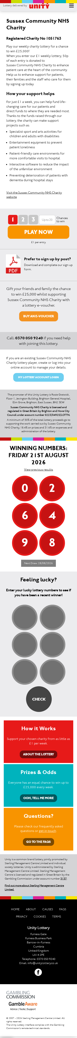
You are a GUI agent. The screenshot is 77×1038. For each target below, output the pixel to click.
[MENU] (71, 5)
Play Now (38, 232)
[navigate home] (39, 5)
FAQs (62, 909)
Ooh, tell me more (38, 798)
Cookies (40, 916)
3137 (63, 878)
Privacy (21, 916)
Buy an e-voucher (38, 316)
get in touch (47, 831)
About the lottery (38, 754)
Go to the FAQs (38, 842)
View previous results (38, 469)
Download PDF (13, 263)
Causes (47, 909)
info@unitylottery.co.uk (43, 963)
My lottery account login (38, 377)
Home (15, 909)
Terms (56, 916)
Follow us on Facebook (38, 972)
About (31, 909)
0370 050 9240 (29, 338)
